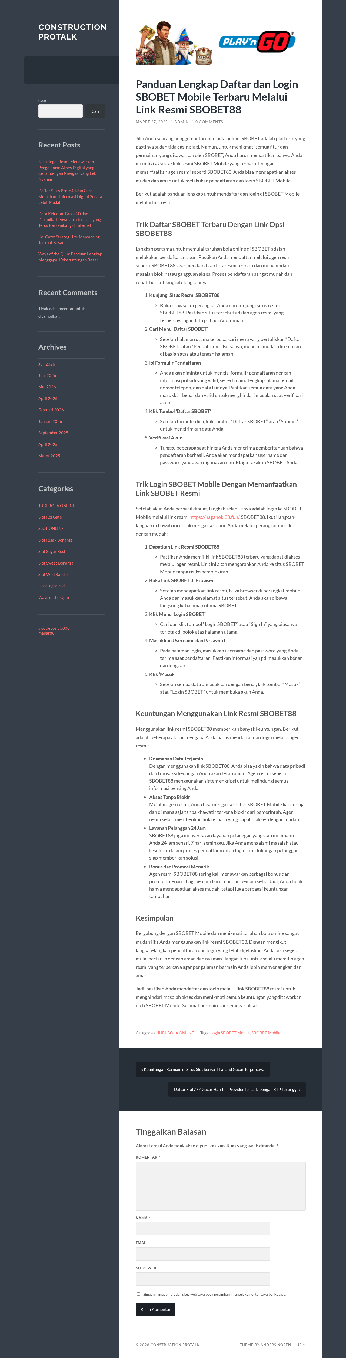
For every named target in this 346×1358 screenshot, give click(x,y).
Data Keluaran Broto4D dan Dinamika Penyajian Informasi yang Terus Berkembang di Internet (69, 219)
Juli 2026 (46, 364)
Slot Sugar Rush (52, 551)
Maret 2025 (49, 455)
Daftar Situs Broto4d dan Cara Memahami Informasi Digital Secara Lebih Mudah (70, 196)
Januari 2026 (50, 421)
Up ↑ (301, 1345)
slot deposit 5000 (54, 628)
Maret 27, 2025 (152, 122)
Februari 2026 (51, 409)
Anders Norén (276, 1345)
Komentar (148, 1157)
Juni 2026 (47, 375)
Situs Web (146, 1268)
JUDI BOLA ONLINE (56, 505)
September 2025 (53, 432)
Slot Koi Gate (50, 516)
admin (181, 122)
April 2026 (48, 398)
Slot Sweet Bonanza (56, 562)
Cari (43, 101)
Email (143, 1243)
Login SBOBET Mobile (230, 1032)
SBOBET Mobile (265, 1032)
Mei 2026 (47, 386)
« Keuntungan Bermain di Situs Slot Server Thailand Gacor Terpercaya (202, 1069)
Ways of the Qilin (53, 597)
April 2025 (48, 444)
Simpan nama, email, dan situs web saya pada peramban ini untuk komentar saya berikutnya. (214, 1294)
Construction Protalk (72, 32)
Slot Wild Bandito (53, 574)
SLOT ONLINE (51, 528)
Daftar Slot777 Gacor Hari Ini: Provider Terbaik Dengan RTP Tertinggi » (237, 1089)
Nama (143, 1218)
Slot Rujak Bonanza (55, 539)
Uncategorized (51, 585)
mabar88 (46, 633)
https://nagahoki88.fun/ (214, 517)
